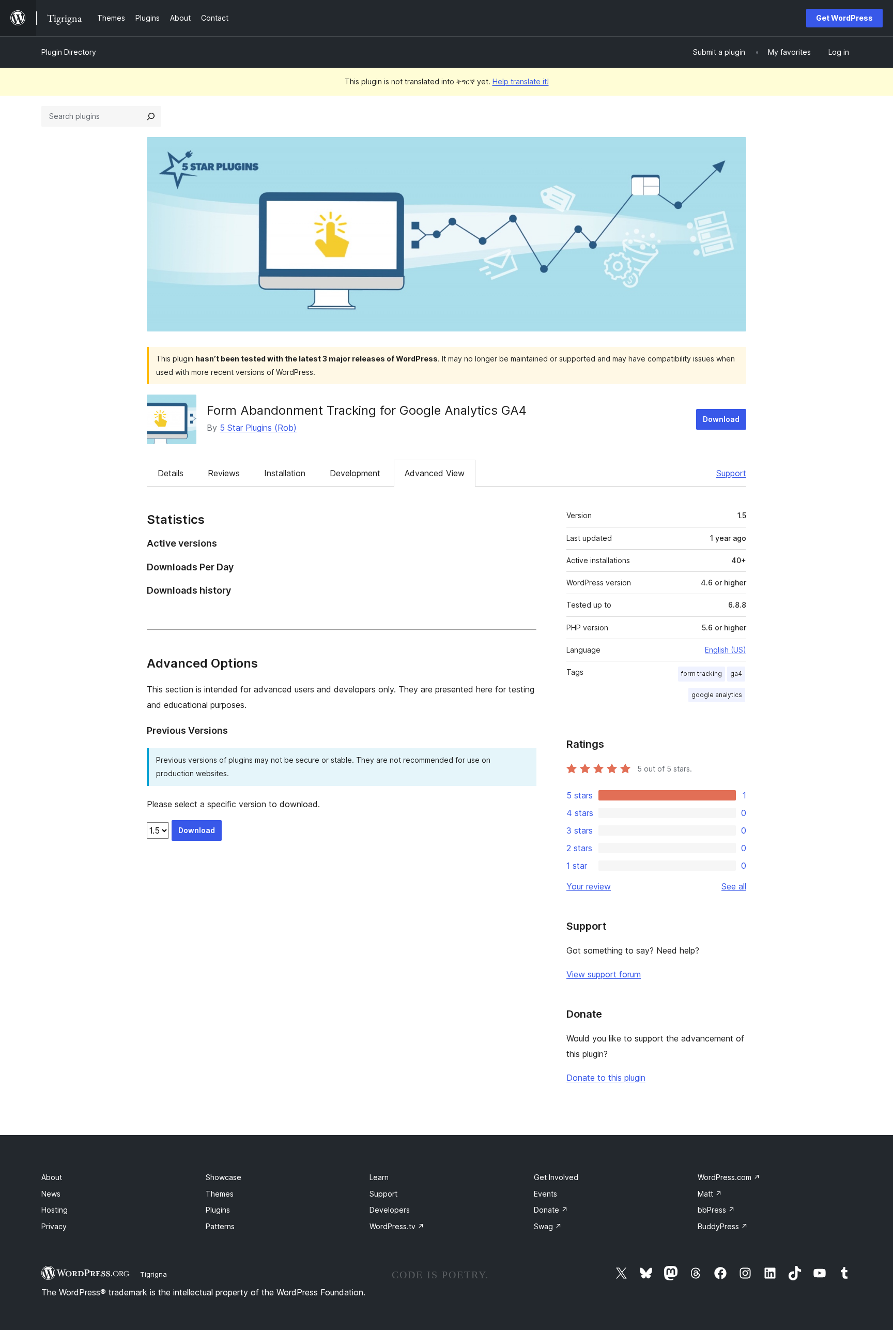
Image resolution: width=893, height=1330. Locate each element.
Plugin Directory (68, 52)
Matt (710, 1193)
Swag (548, 1226)
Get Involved (556, 1177)
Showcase (223, 1177)
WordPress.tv (396, 1226)
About (51, 1177)
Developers (389, 1209)
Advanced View (435, 473)
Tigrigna (153, 1274)
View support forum (603, 974)
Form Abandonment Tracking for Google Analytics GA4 (367, 410)
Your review (588, 886)
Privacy (54, 1226)
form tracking (701, 673)
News (50, 1193)
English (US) (725, 649)
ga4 (736, 673)
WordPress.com (729, 1177)
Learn (379, 1177)
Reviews (224, 473)
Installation (284, 473)
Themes (220, 1193)
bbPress (716, 1209)
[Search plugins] (151, 116)
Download (721, 419)
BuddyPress (723, 1226)
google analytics (716, 695)
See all (733, 886)
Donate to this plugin (605, 1077)
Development (355, 473)
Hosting (54, 1209)
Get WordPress (844, 17)
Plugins (218, 1209)
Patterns (220, 1226)
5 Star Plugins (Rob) (258, 427)
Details (170, 473)
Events (545, 1193)
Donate (551, 1209)
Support (731, 473)
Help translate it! (520, 81)
